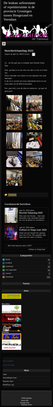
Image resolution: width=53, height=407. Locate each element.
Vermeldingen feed (9, 378)
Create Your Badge (9, 365)
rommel (8, 273)
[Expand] (3, 43)
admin (32, 210)
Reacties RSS (24, 403)
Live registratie (11, 270)
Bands (8, 259)
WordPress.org (8, 385)
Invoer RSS (24, 400)
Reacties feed (8, 381)
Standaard (9, 277)
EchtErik (9, 263)
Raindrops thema (26, 404)
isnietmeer (9, 266)
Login (5, 374)
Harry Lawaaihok (8, 361)
